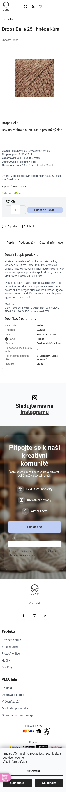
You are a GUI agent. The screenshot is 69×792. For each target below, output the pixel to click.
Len (58, 343)
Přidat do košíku (44, 210)
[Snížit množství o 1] (8, 209)
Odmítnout (17, 783)
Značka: (10, 40)
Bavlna (41, 343)
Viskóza (50, 343)
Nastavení (33, 771)
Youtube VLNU (45, 616)
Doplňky (7, 667)
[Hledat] (25, 6)
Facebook (23, 616)
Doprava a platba (13, 695)
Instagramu (34, 412)
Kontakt (7, 688)
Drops (40, 363)
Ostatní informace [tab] (51, 242)
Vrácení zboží (10, 701)
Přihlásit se (34, 527)
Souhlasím (49, 783)
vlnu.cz (34, 616)
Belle (40, 325)
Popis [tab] (10, 242)
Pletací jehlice (11, 653)
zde (24, 761)
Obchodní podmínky (15, 708)
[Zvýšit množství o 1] (23, 209)
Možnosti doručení (17, 186)
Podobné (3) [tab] (27, 242)
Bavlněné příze (11, 640)
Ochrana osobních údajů (18, 715)
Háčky (6, 660)
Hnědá (40, 338)
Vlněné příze (10, 646)
